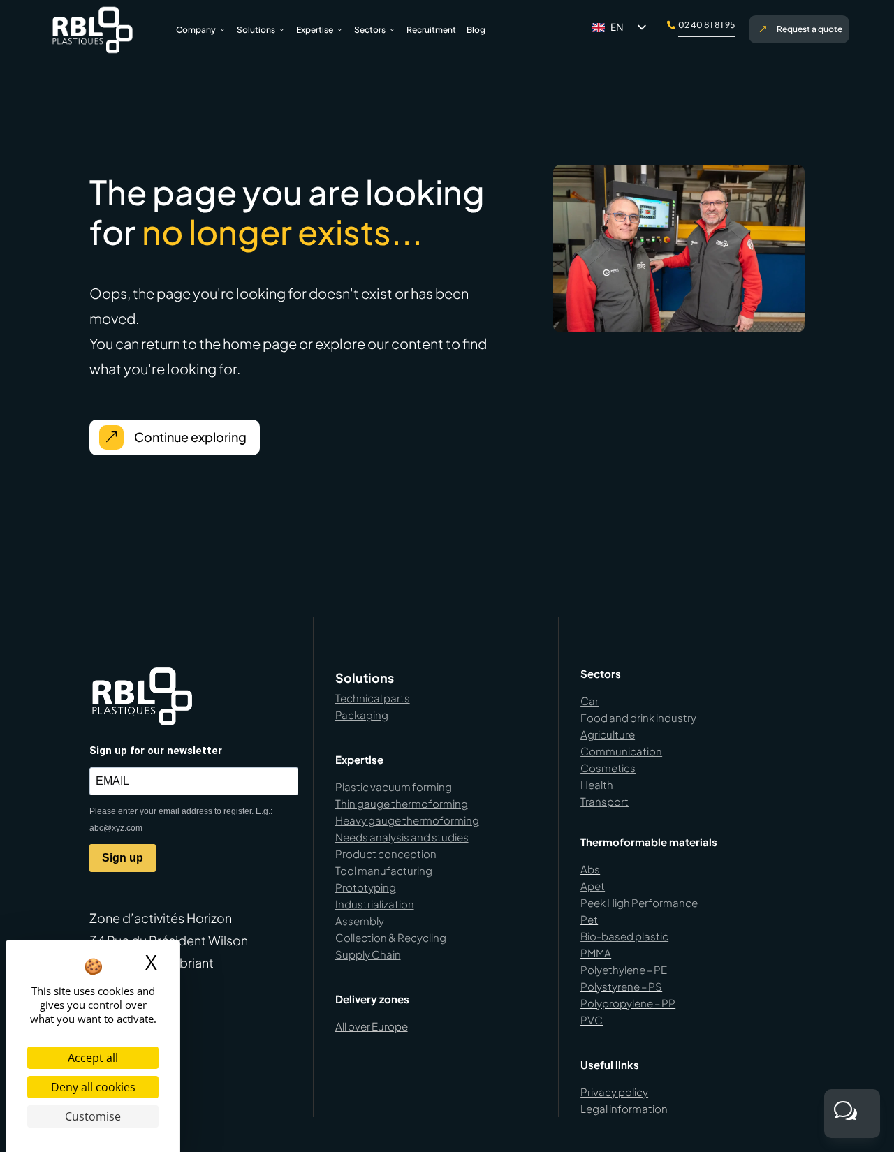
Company (196, 29)
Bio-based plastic (624, 936)
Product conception (386, 853)
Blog (476, 29)
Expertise (314, 29)
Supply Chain (368, 954)
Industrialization (374, 903)
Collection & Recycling (390, 937)
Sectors (370, 29)
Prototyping (365, 887)
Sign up (122, 858)
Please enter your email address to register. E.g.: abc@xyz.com (180, 819)
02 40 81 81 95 (706, 25)
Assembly (359, 920)
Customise (93, 1116)
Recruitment (431, 29)
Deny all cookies (93, 1087)
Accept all (93, 1057)
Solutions (256, 29)
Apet (592, 885)
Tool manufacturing (383, 870)
